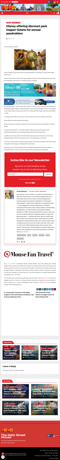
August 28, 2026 (9, 357)
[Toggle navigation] (27, 13)
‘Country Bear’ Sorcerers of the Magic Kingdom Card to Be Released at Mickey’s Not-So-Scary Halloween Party (19, 295)
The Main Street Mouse (13, 436)
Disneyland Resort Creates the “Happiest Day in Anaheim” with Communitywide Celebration (44, 410)
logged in (11, 370)
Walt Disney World (16, 22)
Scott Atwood (19, 396)
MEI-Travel (45, 282)
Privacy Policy (55, 455)
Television (6, 348)
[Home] (2, 13)
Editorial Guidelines (54, 450)
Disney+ (25, 346)
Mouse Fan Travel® (9, 263)
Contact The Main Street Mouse (51, 453)
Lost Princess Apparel (53, 458)
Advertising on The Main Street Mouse (43, 455)
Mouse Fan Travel (45, 278)
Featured (9, 22)
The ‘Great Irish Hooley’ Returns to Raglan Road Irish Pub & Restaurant (45, 295)
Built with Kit (30, 182)
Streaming (12, 346)
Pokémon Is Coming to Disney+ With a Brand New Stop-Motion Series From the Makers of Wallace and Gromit (44, 394)
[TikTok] (20, 242)
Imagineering (50, 348)
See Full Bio (24, 231)
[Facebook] (17, 242)
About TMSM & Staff (44, 450)
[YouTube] (22, 242)
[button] (51, 13)
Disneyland (35, 403)
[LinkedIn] (24, 242)
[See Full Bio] (29, 232)
